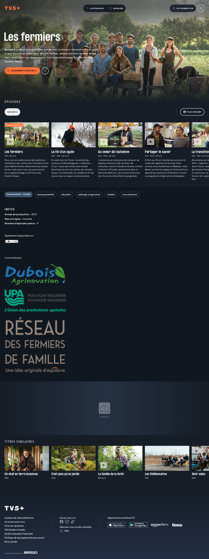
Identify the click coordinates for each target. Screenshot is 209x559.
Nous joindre (11, 542)
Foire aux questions (14, 526)
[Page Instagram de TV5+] (67, 522)
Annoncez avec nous (15, 522)
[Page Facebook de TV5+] (61, 522)
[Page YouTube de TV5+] (72, 522)
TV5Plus (12, 8)
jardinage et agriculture (89, 194)
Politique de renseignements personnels (24, 538)
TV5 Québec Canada (15, 530)
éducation (66, 194)
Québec (111, 194)
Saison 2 (12, 112)
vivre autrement (129, 194)
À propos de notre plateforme (19, 518)
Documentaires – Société (18, 194)
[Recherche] (200, 8)
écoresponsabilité (45, 194)
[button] (94, 8)
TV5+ (66, 531)
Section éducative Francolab (19, 534)
